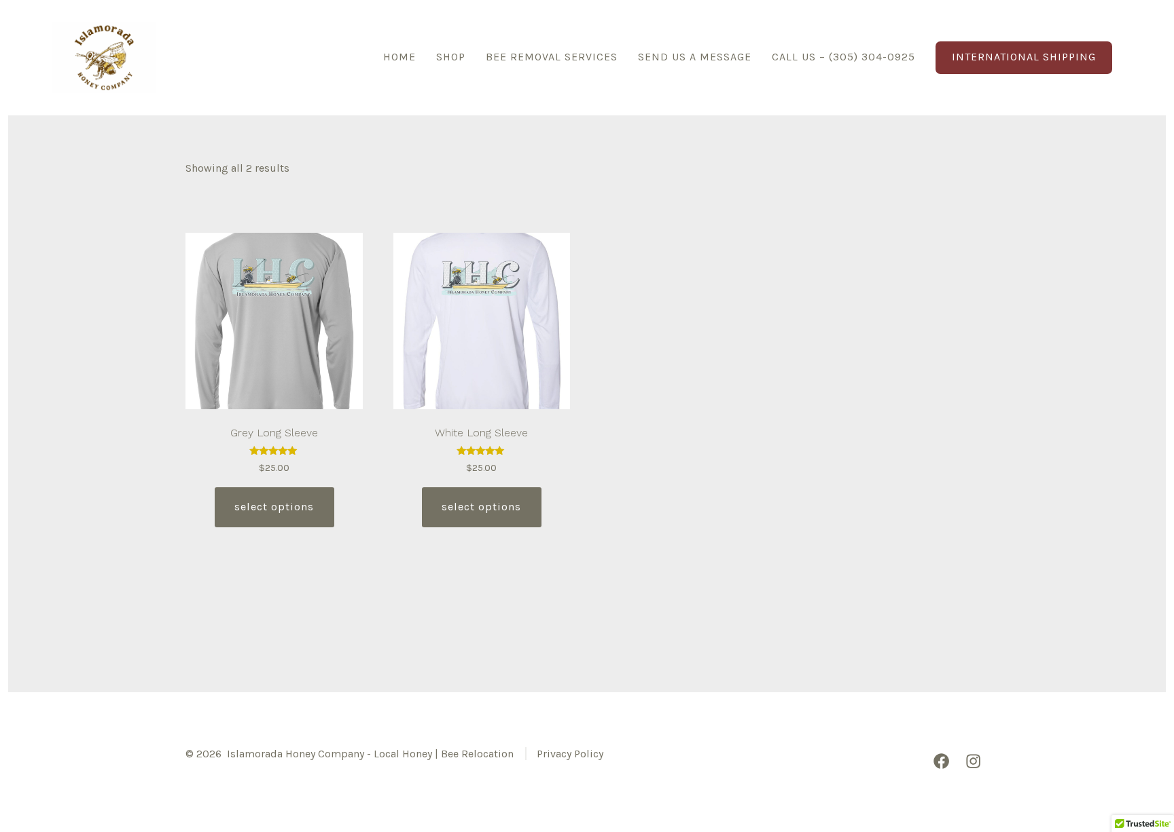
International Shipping (1024, 56)
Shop (450, 56)
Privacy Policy (570, 753)
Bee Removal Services (552, 56)
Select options (274, 506)
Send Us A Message (694, 56)
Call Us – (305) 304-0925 (843, 56)
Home (399, 56)
